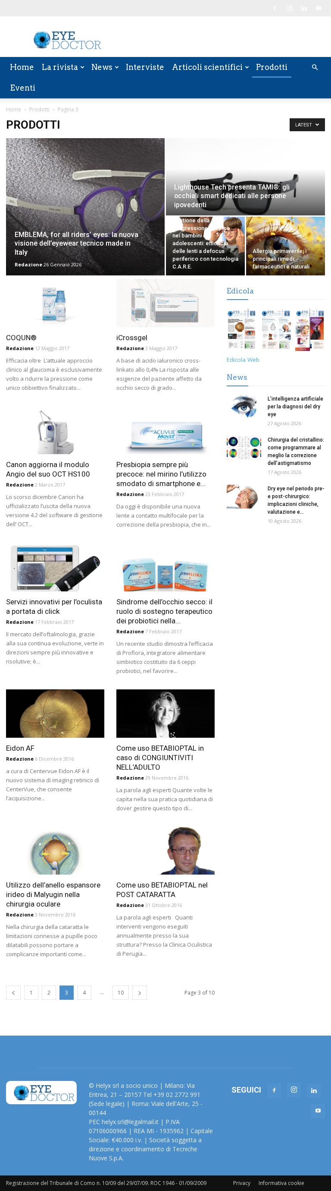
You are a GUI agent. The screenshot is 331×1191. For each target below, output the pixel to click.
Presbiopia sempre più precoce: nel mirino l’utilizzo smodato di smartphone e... (161, 474)
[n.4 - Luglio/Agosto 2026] (241, 331)
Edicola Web (243, 359)
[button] (314, 67)
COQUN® (21, 337)
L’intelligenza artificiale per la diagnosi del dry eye (295, 406)
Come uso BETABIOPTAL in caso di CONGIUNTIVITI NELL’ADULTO (160, 757)
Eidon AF (20, 748)
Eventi (22, 87)
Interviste (145, 67)
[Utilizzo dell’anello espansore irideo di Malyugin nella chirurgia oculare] (55, 851)
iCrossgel (131, 337)
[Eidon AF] (55, 713)
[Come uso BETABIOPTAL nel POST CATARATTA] (165, 851)
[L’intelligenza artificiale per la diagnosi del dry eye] (244, 407)
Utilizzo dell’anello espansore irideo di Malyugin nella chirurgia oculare (53, 894)
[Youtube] (318, 8)
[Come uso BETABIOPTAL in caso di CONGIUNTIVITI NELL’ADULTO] (165, 713)
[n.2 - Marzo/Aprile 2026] (310, 331)
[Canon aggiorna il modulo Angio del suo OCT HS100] (55, 430)
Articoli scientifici (207, 67)
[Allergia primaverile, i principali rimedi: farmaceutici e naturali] (285, 246)
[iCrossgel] (165, 303)
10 (121, 992)
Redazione (28, 264)
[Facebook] (274, 8)
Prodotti (271, 67)
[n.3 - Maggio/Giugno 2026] (275, 331)
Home (22, 67)
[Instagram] (289, 8)
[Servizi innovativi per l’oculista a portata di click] (55, 567)
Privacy (241, 1183)
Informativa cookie (281, 1183)
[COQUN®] (55, 303)
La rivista (60, 67)
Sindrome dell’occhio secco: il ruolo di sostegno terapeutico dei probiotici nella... (164, 611)
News (101, 67)
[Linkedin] (303, 8)
